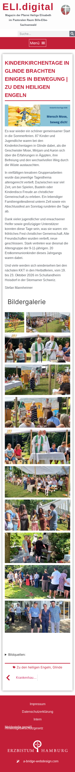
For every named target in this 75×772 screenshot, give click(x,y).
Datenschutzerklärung (37, 711)
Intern (38, 719)
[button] (37, 43)
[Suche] (72, 33)
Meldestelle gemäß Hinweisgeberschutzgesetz (24, 727)
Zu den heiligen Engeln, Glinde (39, 667)
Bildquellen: (16, 655)
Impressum (37, 704)
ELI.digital (28, 6)
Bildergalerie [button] (27, 302)
